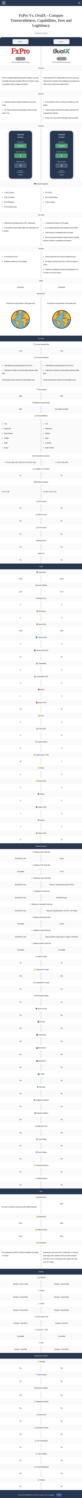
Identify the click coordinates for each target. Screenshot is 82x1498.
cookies (52, 1495)
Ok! (59, 1495)
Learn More (20, 174)
